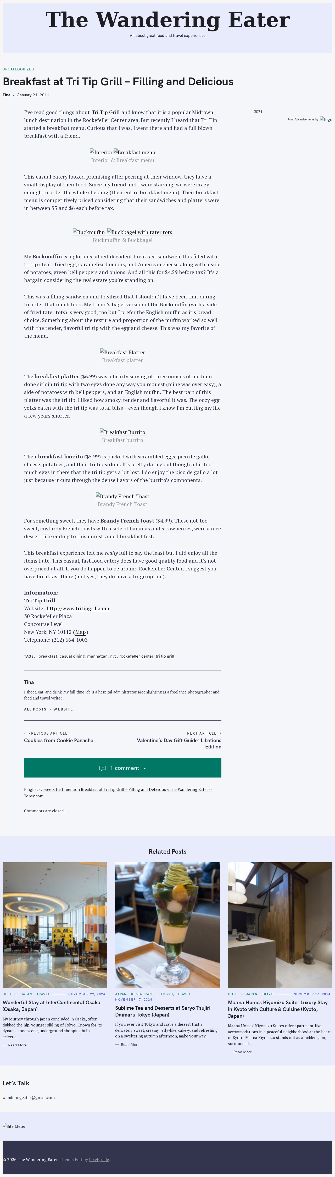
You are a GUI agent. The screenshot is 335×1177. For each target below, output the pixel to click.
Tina (6, 94)
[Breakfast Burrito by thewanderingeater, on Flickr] (122, 432)
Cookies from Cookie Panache (58, 740)
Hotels (9, 994)
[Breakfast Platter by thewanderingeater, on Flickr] (123, 352)
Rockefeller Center (136, 656)
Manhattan (97, 656)
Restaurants (144, 994)
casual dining (72, 656)
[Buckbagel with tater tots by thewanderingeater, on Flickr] (140, 232)
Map (80, 631)
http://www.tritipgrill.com (78, 608)
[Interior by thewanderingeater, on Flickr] (101, 152)
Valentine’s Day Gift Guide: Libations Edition (179, 743)
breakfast (47, 656)
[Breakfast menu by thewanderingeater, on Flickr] (134, 152)
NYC (113, 656)
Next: (123, 7)
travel (43, 994)
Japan (26, 994)
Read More (17, 1045)
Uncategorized (18, 69)
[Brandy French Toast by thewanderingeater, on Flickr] (122, 496)
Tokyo (167, 994)
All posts (35, 709)
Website (63, 709)
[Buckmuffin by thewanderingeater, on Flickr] (88, 232)
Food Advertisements (301, 119)
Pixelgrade (99, 1159)
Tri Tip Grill (106, 112)
